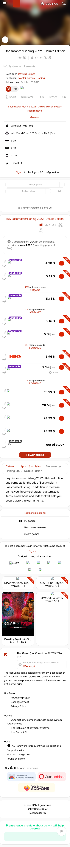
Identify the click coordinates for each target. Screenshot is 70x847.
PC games (30, 521)
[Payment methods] (12, 227)
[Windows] (41, 225)
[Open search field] (64, 4)
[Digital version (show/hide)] (23, 227)
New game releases (35, 527)
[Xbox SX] (41, 230)
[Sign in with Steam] (14, 562)
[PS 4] (47, 225)
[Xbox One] (60, 225)
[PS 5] (54, 225)
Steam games (32, 534)
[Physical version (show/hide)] (29, 227)
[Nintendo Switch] (47, 230)
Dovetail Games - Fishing (31, 78)
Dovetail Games (26, 74)
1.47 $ (55, 372)
